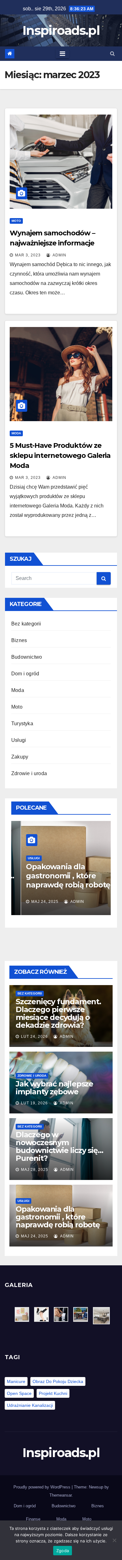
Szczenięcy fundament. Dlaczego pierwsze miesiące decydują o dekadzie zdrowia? (58, 1013)
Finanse (33, 1519)
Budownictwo (26, 657)
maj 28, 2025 (34, 1169)
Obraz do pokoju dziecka (58, 1381)
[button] (112, 53)
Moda (16, 433)
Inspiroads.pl (61, 30)
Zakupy (19, 756)
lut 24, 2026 (34, 1036)
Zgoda (62, 1550)
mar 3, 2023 (28, 255)
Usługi (18, 740)
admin (59, 255)
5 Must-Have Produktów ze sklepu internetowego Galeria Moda (60, 455)
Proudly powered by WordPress (42, 1487)
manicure (16, 1381)
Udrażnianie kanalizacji (30, 1405)
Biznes (19, 640)
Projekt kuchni (53, 1393)
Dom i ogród (25, 673)
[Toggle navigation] (62, 53)
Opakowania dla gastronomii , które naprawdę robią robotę (58, 875)
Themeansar (60, 1495)
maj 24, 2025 (35, 901)
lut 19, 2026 (34, 1103)
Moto (16, 220)
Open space (19, 1393)
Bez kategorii (26, 623)
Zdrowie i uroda (29, 773)
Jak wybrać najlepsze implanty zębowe (54, 1087)
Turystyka (22, 723)
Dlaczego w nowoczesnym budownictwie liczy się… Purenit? (59, 1146)
